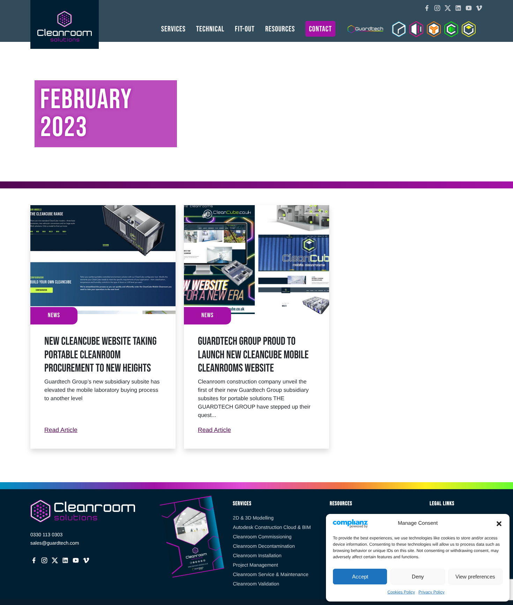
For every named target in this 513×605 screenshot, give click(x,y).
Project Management (255, 565)
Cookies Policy (401, 592)
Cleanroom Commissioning (262, 536)
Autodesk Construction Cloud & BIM (272, 527)
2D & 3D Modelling (253, 518)
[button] (499, 523)
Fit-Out (245, 29)
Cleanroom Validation (256, 584)
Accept (360, 577)
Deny (418, 577)
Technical (210, 29)
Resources (280, 29)
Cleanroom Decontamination (264, 546)
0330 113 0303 (46, 534)
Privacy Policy (431, 592)
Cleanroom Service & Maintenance (270, 574)
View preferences (475, 577)
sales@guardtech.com (54, 543)
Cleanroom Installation (257, 555)
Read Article (103, 429)
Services (173, 29)
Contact (320, 29)
